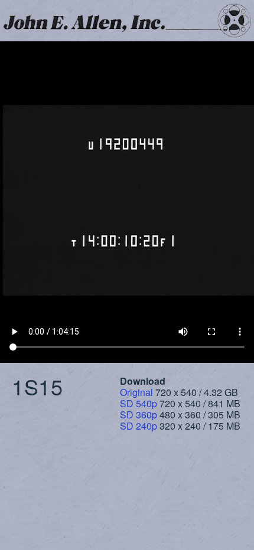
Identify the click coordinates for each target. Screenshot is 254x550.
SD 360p (138, 414)
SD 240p (138, 426)
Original (136, 392)
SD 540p (138, 403)
